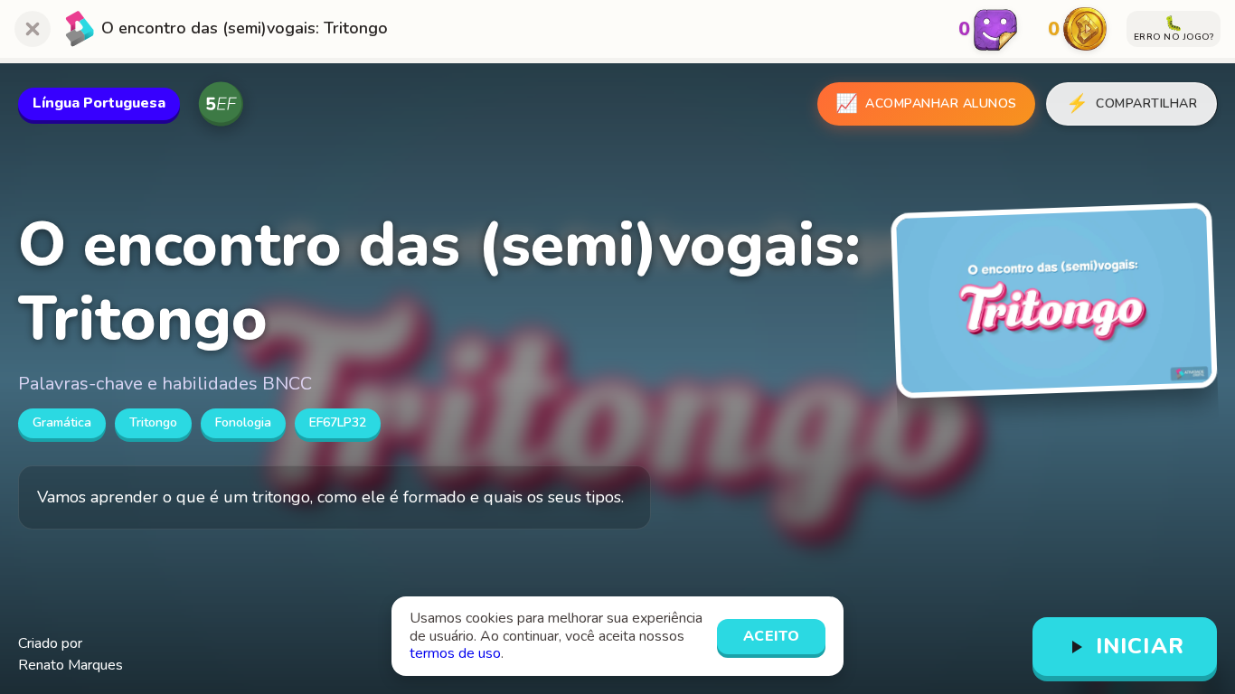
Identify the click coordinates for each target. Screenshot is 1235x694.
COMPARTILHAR (1132, 103)
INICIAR (1140, 646)
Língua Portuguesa (99, 103)
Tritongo (153, 422)
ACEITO (771, 636)
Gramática (62, 422)
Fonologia (243, 422)
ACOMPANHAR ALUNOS (926, 103)
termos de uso (455, 653)
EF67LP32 (337, 422)
